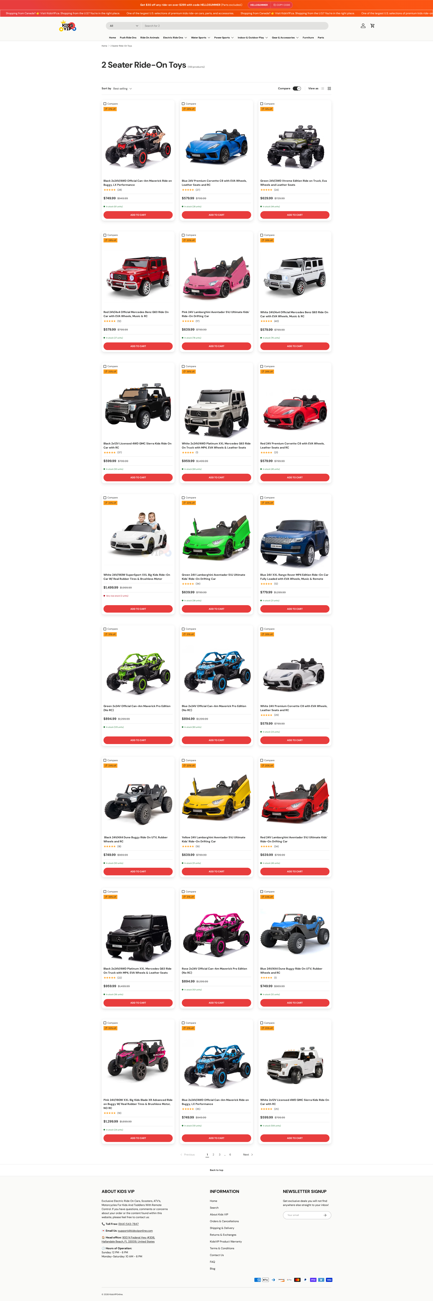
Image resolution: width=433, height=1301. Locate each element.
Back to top (216, 1170)
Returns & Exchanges (223, 1235)
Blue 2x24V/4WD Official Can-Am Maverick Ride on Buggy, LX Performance (215, 1102)
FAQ (212, 1262)
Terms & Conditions (222, 1248)
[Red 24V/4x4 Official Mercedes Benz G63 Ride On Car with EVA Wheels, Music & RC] (138, 272)
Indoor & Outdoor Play (251, 37)
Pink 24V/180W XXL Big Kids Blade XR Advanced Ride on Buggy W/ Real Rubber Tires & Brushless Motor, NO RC (138, 1104)
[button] (372, 25)
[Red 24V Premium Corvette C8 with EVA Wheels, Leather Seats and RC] (294, 404)
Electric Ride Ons (173, 37)
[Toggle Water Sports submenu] (209, 38)
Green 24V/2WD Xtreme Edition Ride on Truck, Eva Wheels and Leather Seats (293, 183)
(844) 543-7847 (128, 1224)
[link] (187, 1155)
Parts (321, 37)
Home (112, 37)
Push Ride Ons (128, 37)
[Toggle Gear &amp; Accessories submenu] (297, 38)
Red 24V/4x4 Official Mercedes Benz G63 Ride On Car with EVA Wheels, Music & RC (136, 314)
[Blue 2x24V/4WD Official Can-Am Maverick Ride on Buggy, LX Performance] (216, 1060)
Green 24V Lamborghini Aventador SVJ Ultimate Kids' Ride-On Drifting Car (213, 577)
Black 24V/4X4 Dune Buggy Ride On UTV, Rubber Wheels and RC (136, 839)
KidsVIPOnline (116, 1294)
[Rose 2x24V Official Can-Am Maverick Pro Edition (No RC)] (216, 929)
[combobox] (217, 26)
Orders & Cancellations (224, 1221)
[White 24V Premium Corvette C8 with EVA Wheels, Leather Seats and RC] (294, 666)
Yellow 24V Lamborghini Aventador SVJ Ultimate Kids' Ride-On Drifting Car (213, 839)
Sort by (106, 88)
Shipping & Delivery (222, 1228)
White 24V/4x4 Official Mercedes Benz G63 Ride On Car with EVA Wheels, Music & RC (294, 314)
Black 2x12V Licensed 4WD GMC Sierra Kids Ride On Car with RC (138, 445)
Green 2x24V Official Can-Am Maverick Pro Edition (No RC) (137, 708)
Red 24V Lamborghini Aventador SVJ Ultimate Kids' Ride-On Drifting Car (293, 839)
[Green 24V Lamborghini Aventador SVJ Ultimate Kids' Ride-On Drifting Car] (216, 535)
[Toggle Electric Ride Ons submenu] (186, 38)
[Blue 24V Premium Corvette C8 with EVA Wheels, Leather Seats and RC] (216, 141)
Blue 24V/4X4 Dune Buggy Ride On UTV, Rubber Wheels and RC (291, 970)
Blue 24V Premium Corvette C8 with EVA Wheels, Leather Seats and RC (214, 183)
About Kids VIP (219, 1214)
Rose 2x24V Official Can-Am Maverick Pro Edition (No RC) (214, 970)
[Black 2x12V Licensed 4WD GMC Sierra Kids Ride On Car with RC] (138, 404)
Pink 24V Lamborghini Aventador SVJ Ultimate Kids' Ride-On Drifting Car (215, 314)
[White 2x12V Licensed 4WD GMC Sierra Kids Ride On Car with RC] (294, 1060)
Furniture (308, 37)
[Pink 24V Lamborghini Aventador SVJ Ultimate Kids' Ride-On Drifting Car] (216, 272)
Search (214, 1207)
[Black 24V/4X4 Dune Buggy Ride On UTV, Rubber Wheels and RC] (138, 798)
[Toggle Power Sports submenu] (232, 38)
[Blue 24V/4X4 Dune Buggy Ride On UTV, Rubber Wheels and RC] (294, 929)
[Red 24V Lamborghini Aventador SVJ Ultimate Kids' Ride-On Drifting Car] (294, 798)
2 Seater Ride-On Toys (121, 45)
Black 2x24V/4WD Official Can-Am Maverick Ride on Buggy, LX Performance (138, 183)
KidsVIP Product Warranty (226, 1241)
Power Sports (222, 37)
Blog (212, 1268)
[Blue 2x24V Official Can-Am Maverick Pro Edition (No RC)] (216, 666)
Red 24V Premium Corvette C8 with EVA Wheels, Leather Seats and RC (292, 445)
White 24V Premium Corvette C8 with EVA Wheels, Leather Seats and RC (293, 708)
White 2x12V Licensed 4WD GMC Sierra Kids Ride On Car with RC (294, 1102)
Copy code (283, 4)
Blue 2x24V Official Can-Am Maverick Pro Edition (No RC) (214, 708)
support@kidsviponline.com (135, 1230)
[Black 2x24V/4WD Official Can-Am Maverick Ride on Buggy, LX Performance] (138, 141)
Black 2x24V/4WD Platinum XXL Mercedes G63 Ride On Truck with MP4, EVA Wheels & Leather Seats (138, 970)
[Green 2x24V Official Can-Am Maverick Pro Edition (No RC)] (138, 666)
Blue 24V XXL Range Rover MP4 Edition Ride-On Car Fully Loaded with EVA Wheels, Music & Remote (294, 577)
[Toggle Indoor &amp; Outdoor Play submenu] (267, 38)
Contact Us (217, 1255)
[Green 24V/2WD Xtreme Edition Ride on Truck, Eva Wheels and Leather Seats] (294, 141)
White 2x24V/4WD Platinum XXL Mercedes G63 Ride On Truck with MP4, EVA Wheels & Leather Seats (216, 445)
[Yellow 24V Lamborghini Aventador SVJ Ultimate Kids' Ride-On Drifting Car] (216, 798)
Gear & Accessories (283, 37)
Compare (284, 88)
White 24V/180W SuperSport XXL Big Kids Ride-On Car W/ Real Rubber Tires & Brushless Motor (137, 577)
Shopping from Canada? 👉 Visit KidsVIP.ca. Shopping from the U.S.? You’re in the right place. (262, 13)
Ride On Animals (149, 37)
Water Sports (198, 37)
